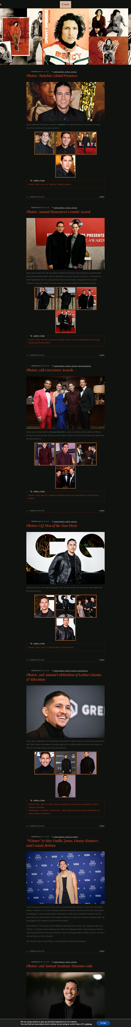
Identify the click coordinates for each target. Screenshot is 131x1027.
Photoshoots (83, 671)
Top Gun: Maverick (84, 366)
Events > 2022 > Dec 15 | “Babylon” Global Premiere (49, 184)
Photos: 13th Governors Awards (49, 370)
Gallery (74, 72)
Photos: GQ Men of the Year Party (51, 525)
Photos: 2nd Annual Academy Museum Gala (59, 965)
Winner (75, 837)
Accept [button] (103, 1023)
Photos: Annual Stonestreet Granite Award (58, 211)
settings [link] (88, 1024)
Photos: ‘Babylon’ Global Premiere (51, 75)
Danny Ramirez (59, 72)
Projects (68, 837)
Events (67, 72)
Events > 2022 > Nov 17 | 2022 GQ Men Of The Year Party (51, 647)
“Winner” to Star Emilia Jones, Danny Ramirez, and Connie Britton (62, 843)
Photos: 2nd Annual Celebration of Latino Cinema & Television (63, 677)
